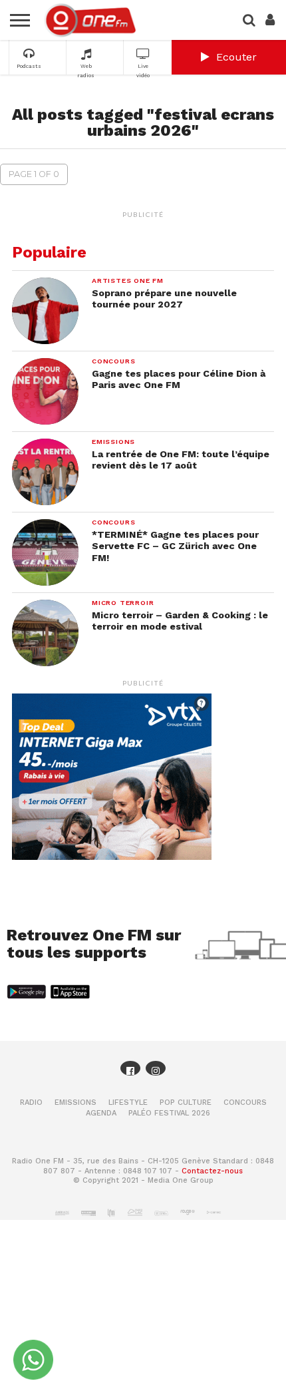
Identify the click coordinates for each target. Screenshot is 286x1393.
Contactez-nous (212, 1171)
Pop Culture (186, 1102)
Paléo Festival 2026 (169, 1113)
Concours (245, 1102)
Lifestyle (128, 1102)
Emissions (75, 1102)
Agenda (101, 1113)
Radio (31, 1102)
